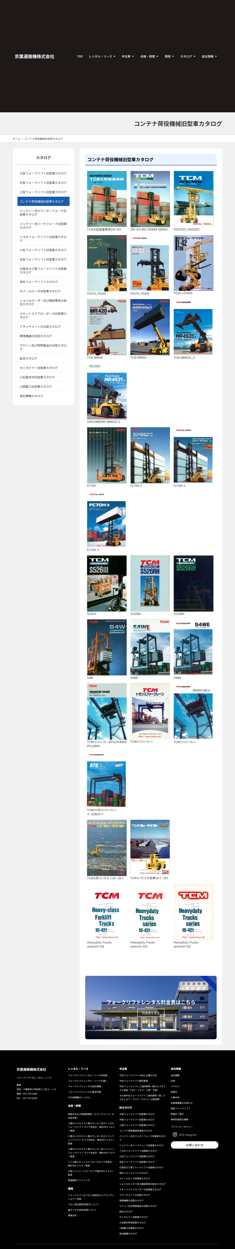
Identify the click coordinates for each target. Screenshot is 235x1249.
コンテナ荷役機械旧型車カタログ (42, 201)
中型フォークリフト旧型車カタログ (43, 182)
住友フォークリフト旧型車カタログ (43, 259)
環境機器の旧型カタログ (36, 336)
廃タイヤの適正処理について (82, 1209)
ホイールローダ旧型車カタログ (40, 291)
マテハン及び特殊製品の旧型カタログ (43, 347)
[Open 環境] (172, 56)
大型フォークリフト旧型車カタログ (43, 173)
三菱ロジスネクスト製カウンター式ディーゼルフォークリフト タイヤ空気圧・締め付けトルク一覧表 (91, 1127)
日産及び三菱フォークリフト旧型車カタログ (43, 270)
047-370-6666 (30, 1093)
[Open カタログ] (194, 56)
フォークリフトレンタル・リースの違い (87, 1080)
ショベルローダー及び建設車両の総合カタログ (43, 302)
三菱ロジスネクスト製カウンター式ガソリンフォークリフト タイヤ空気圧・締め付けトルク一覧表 (91, 1139)
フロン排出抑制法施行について (83, 1204)
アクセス (175, 1086)
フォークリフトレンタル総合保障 (84, 1086)
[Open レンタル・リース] (114, 56)
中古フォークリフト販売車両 (133, 1080)
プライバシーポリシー (182, 1126)
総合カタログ (28, 358)
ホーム (17, 138)
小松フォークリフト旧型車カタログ (43, 250)
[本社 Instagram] (175, 1134)
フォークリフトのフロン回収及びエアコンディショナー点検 (91, 1196)
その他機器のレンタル (79, 1097)
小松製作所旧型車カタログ (37, 377)
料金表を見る (151, 1013)
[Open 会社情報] (215, 56)
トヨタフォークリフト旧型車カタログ (43, 239)
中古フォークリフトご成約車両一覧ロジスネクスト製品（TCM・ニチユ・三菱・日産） (142, 1088)
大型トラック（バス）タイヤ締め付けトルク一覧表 (91, 1172)
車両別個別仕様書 (179, 1119)
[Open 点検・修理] (157, 56)
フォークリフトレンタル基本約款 (84, 1091)
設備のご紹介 (177, 1113)
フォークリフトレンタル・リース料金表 (87, 1075)
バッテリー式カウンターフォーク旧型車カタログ (43, 212)
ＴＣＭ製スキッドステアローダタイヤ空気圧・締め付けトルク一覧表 (91, 1163)
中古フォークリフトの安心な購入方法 (138, 1075)
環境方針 (72, 1215)
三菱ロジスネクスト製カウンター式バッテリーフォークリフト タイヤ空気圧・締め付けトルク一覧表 (91, 1152)
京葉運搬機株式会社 (34, 56)
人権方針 (175, 1097)
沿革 (173, 1080)
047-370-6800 (30, 1098)
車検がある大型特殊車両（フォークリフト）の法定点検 (91, 1115)
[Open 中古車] (132, 56)
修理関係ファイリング (79, 1180)
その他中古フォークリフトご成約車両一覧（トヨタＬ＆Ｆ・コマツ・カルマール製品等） (142, 1097)
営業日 (174, 1091)
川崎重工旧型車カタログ (36, 386)
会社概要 (175, 1075)
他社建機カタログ (31, 396)
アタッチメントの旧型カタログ (40, 326)
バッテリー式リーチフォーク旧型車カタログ (43, 226)
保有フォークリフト (181, 1108)
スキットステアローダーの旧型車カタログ (43, 315)
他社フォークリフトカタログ (39, 281)
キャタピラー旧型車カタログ (39, 367)
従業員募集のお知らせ (182, 1102)
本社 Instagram (188, 1134)
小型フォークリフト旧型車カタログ (43, 192)
